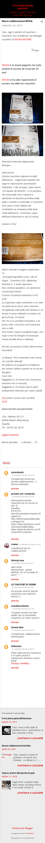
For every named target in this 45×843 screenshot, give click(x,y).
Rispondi (15, 489)
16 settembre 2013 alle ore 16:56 (23, 587)
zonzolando (17, 472)
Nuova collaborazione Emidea (16, 745)
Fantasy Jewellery (20, 663)
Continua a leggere (30, 738)
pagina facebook (10, 435)
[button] (41, 21)
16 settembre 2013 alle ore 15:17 (23, 563)
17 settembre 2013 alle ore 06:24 (23, 649)
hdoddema (30, 833)
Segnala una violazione (22, 838)
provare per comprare (23, 493)
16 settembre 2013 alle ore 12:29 (23, 497)
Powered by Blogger (22, 828)
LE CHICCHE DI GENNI (23, 584)
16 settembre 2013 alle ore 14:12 (30, 544)
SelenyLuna (17, 560)
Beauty (6, 463)
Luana (14, 544)
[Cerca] (41, 6)
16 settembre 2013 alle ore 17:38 (23, 609)
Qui (4, 398)
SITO (4, 401)
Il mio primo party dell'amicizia (16, 718)
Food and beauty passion (22, 7)
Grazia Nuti (17, 627)
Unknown (16, 646)
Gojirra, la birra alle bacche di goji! (18, 773)
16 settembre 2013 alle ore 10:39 (23, 475)
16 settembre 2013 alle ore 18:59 (23, 630)
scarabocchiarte (20, 606)
